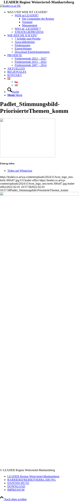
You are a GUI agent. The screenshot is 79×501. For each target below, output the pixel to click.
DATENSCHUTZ (18, 483)
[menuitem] (43, 22)
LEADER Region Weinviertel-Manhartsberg (33, 476)
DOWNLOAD (16, 486)
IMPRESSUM (15, 489)
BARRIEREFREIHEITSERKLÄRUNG (31, 479)
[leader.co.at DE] (10, 5)
